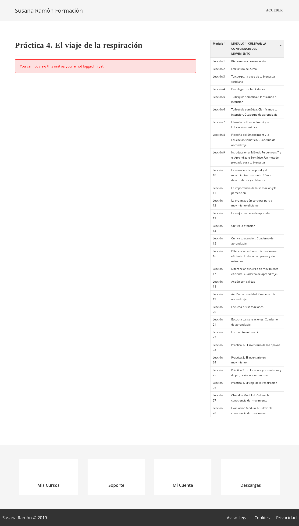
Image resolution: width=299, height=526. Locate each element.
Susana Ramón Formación (49, 10)
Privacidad (286, 517)
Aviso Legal (238, 517)
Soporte (116, 485)
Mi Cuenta (183, 485)
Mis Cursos (48, 485)
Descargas (250, 485)
